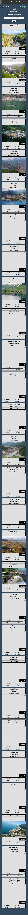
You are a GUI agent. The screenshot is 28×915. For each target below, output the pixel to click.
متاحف (11, 2)
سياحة (25, 2)
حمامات (5, 2)
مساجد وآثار (18, 2)
